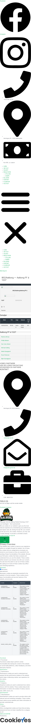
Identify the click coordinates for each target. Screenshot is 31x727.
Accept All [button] (12, 535)
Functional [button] (3, 658)
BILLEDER (6, 178)
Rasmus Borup (5, 336)
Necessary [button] (3, 567)
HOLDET (6, 170)
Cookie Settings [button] (4, 535)
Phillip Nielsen (5, 340)
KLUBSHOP (7, 181)
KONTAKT (6, 179)
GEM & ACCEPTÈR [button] (5, 714)
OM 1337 (6, 168)
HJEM (5, 166)
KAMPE (7, 176)
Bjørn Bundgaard (5, 358)
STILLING (8, 174)
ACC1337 (6, 183)
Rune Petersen (5, 355)
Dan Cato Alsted (5, 344)
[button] (15, 217)
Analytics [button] (2, 681)
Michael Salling (5, 347)
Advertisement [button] (4, 692)
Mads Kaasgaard (6, 351)
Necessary (4, 569)
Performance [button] (3, 669)
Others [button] (2, 704)
